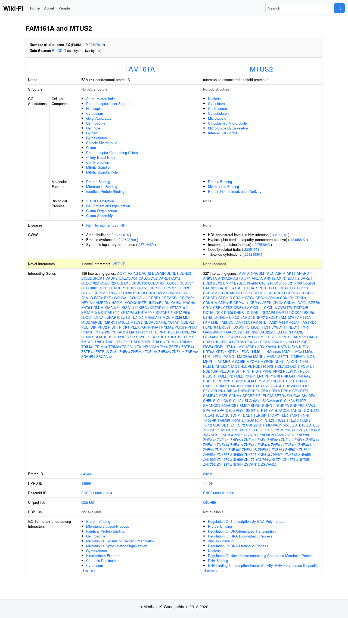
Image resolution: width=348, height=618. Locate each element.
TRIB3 (146, 341)
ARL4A (257, 278)
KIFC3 (144, 307)
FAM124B (211, 322)
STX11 (132, 336)
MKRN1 (111, 322)
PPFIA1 (191, 327)
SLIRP (301, 400)
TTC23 (280, 420)
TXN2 (207, 425)
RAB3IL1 (210, 385)
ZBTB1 (174, 346)
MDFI (187, 317)
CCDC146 (227, 292)
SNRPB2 (297, 405)
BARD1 (306, 278)
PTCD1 (276, 381)
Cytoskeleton (96, 137)
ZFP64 (285, 429)
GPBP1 (154, 297)
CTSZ (227, 307)
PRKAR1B (119, 332)
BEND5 (185, 273)
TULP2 (305, 420)
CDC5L (238, 297)
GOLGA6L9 (138, 297)
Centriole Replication (102, 560)
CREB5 (314, 302)
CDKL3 (300, 297)
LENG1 (245, 351)
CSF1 (217, 307)
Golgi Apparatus (98, 118)
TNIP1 (99, 341)
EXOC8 (272, 317)
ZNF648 (291, 454)
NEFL (304, 361)
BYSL (238, 283)
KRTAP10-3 (159, 307)
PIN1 (247, 371)
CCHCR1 (210, 297)
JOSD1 (250, 346)
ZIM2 (114, 351)
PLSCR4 (210, 376)
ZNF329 (273, 439)
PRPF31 (224, 381)
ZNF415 (236, 444)
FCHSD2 (252, 327)
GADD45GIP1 (214, 332)
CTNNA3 (113, 292)
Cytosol (92, 132)
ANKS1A (210, 278)
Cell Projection (97, 162)
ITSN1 (230, 346)
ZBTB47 (209, 429)
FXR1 (108, 297)
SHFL (207, 400)
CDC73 (261, 297)
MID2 (85, 322)
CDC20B (225, 297)
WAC (287, 425)
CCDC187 (275, 292)
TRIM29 (223, 420)
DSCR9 (308, 312)
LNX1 (207, 356)
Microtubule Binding (101, 186)
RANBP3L (236, 385)
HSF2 (262, 341)
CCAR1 (285, 288)
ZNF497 (234, 449)
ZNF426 (164, 351)
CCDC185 (156, 283)
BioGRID (59, 50)
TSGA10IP (253, 420)
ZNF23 (290, 434)
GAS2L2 (266, 332)
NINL (163, 322)
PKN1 (256, 371)
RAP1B (251, 385)
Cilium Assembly (99, 215)
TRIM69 (114, 346)
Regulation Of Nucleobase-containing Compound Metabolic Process (261, 555)
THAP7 (273, 415)
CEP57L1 (169, 288)
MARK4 (259, 356)
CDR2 (131, 288)
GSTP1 (258, 336)
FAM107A (286, 317)
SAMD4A (210, 395)
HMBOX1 (103, 302)
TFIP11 (188, 336)
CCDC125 (108, 283)
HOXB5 (238, 341)
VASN (277, 425)
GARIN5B (250, 332)
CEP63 (183, 288)
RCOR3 (304, 385)
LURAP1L (112, 317)
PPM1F (87, 332)
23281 (208, 473)
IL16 (283, 341)
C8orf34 (309, 283)
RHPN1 (219, 390)
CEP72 (99, 292)
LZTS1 (126, 317)
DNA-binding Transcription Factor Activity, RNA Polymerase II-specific (263, 565)
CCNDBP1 (117, 288)
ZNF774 (275, 459)
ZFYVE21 (299, 429)
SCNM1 (87, 336)
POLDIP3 (241, 376)
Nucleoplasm (96, 108)
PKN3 (267, 371)
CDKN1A (210, 302)
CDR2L (142, 288)
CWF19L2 (241, 307)
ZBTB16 (298, 425)
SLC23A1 (236, 400)
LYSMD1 (229, 356)
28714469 (146, 244)
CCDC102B (90, 283)
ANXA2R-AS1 (229, 278)
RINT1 (147, 332)
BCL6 (207, 283)
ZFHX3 (253, 429)
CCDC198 (292, 292)
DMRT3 (282, 312)
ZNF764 (262, 459)
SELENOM (264, 395)
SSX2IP (119, 336)
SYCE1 (144, 336)
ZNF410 (209, 444)
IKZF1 (143, 302)
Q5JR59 (209, 502)
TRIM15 (158, 341)
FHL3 (264, 327)
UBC (216, 425)
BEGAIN (159, 273)
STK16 (261, 410)
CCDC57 (186, 283)
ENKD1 (246, 317)
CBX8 (273, 288)
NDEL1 (280, 361)
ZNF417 (250, 444)
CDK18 (273, 297)
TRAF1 (122, 341)
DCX (219, 312)
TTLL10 (293, 420)
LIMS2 (257, 351)
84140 (86, 473)
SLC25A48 (270, 400)
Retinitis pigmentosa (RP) (106, 225)
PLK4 (304, 371)
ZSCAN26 (268, 464)
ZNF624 (277, 454)
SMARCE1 (229, 405)
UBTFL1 (228, 425)
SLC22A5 (220, 400)
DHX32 (126, 292)
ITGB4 (208, 346)
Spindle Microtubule (101, 142)
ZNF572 (291, 449)
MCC (166, 317)
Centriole (93, 128)
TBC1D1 (174, 336)
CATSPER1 (239, 288)
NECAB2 (151, 322)
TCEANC (222, 415)
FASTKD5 (308, 322)
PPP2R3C (102, 332)
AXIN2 (133, 273)
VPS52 (162, 346)
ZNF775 (289, 459)
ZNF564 (278, 449)
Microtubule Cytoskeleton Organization (116, 545)
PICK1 (124, 327)
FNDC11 (293, 327)
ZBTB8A (102, 351)
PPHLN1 (256, 376)
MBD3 (271, 356)
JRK (166, 302)
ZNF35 (299, 439)
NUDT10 (259, 366)
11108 (208, 483)
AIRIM (280, 273)
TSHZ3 (268, 420)
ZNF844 (236, 464)
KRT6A (209, 351)
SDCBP (249, 395)
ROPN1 (159, 332)
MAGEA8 (244, 356)
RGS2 (208, 390)
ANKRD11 (305, 273)
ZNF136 (240, 434)
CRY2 (207, 307)
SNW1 (310, 405)
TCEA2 (208, 415)
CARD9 (164, 278)
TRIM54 (101, 346)
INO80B (294, 341)
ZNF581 (209, 454)
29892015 (121, 234)
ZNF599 (236, 454)
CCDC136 (139, 283)
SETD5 (280, 395)
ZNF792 (191, 351)
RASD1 (278, 385)
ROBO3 (254, 390)
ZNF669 (209, 459)
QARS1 (135, 332)
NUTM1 (174, 322)
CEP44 (155, 288)
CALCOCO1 (128, 278)
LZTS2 (138, 317)
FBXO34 (223, 327)
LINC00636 (272, 351)
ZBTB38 (312, 425)
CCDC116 (300, 288)
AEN (270, 273)
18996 (86, 483)
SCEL (223, 395)
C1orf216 (266, 283)
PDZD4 (225, 371)
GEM (278, 332)
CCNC (103, 288)
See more (88, 570)
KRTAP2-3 (128, 312)
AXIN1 (281, 278)
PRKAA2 (303, 376)
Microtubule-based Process (107, 526)
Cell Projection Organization (108, 205)
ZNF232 (209, 439)
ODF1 (294, 366)
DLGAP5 (268, 312)
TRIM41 (87, 346)
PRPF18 (209, 381)
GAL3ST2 (234, 332)
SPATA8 (209, 410)
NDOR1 (293, 361)
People (64, 8)
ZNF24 (124, 351)
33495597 (298, 239)
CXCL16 (270, 307)
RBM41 (291, 385)
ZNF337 (287, 439)
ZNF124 (226, 434)
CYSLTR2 (285, 307)
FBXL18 (209, 327)
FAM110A (303, 317)
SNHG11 (269, 405)
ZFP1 (264, 429)
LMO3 (297, 351)
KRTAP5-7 (164, 312)
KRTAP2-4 (146, 312)
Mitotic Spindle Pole (102, 172)
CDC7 (249, 297)
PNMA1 (154, 327)
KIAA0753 (112, 307)
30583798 (128, 239)
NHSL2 (221, 366)
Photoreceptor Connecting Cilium (112, 152)
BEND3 (172, 273)
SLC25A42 (253, 400)
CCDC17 (243, 292)
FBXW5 (237, 327)
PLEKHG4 (138, 327)
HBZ (206, 341)
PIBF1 (113, 327)
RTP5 (304, 390)
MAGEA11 (153, 317)
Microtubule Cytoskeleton (228, 128)
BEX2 (217, 283)
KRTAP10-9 (110, 312)
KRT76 (233, 351)
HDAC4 (225, 341)
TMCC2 (87, 341)
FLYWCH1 (277, 327)
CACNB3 (210, 288)
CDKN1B (225, 302)
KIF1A (293, 346)
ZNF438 (277, 444)
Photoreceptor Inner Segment (109, 103)
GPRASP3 (169, 297)
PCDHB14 (308, 366)
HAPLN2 (299, 336)
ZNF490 (221, 449)
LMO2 (286, 351)
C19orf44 (251, 283)
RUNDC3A (188, 332)
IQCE (305, 341)
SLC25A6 (287, 400)
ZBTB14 (187, 346)
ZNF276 (151, 351)
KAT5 (85, 307)
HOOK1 (117, 302)
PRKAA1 (288, 376)
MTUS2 (261, 68)
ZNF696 (236, 459)
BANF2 (293, 278)
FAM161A (140, 68)
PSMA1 (250, 381)
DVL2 (160, 292)
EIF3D (234, 317)
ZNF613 (263, 454)
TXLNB (142, 346)
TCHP (235, 415)
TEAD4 (246, 415)
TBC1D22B (311, 410)
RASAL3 (265, 385)
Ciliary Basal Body (100, 157)
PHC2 (102, 327)
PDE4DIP (89, 327)
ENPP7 (259, 317)
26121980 (252, 254)
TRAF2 (134, 341)
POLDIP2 (225, 376)
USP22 (251, 425)
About (49, 8)
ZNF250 (137, 351)
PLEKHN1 (291, 371)
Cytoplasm (94, 113)
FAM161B (258, 322)
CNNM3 (290, 302)
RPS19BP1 (290, 390)
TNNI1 (306, 415)
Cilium (91, 147)
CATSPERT (258, 288)
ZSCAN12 (104, 356)
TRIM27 (172, 341)
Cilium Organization (101, 210)
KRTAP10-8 (90, 312)
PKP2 (277, 371)
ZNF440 (304, 444)
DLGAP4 (253, 312)
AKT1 (291, 273)
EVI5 (183, 292)
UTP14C (265, 425)
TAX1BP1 (158, 336)
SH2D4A (293, 395)
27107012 (96, 44)
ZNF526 (178, 351)
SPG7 (250, 410)
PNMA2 (167, 327)
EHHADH (220, 317)
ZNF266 (250, 439)
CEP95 (255, 302)
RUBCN (172, 332)
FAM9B (87, 297)
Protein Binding (98, 181)
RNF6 (242, 390)
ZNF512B (249, 449)
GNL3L (297, 332)
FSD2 (98, 297)
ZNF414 (223, 444)
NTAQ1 (233, 366)
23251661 (251, 249)
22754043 (262, 244)
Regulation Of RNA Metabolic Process (238, 545)
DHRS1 (240, 312)
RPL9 (275, 390)
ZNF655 (304, 454)
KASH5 (189, 302)
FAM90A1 (292, 322)
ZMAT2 (314, 429)
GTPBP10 (283, 336)
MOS (311, 356)
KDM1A (97, 307)
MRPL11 (210, 361)
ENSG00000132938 (218, 492)
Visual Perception (100, 200)
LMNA (99, 317)
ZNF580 (305, 449)
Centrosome (95, 123)
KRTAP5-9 (181, 312)
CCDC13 (123, 283)
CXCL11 (256, 307)
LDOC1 (87, 317)
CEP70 (86, 292)
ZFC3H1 (240, 429)
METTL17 (285, 356)
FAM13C (226, 322)
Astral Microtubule (100, 98)
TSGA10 (129, 346)
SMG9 (245, 405)
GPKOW (231, 336)
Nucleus (214, 98)
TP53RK (209, 420)
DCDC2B (301, 307)
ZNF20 (264, 434)
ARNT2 (269, 278)
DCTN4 (209, 312)
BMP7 (228, 283)
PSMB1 (263, 381)
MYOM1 (253, 361)
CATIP (223, 288)
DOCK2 (295, 312)
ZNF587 (223, 454)
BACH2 (145, 273)
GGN (287, 332)
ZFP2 (274, 429)
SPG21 (239, 410)
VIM (152, 346)
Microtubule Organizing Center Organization (120, 540)
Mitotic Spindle (98, 167)
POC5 (179, 327)
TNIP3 (110, 341)
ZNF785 (302, 459)
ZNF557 (264, 449)
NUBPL (246, 366)
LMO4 (308, 351)
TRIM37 (185, 341)
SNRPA (283, 405)
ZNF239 (223, 439)
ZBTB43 (87, 351)
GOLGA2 (121, 297)
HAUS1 (313, 336)
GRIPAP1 (187, 297)
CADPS (111, 278)
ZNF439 (291, 444)
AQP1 (122, 273)
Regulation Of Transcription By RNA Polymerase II (248, 521)
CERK (267, 302)
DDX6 (228, 312)
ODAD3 (283, 366)
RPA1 (265, 390)
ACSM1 (260, 273)
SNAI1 (256, 405)
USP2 (240, 425)
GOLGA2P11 (213, 336)
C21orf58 (295, 283)
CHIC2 (278, 302)
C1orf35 (280, 283)
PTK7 (287, 381)
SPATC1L (224, 410)
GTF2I (270, 336)
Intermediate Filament (103, 555)
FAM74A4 (275, 322)
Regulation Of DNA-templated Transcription (242, 531)
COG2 (302, 302)
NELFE (209, 366)
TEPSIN (259, 415)
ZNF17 (253, 434)
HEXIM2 (88, 302)
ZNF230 (302, 434)
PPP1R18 (272, 376)
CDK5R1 (287, 297)
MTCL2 (123, 322)
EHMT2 (172, 292)
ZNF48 (208, 449)
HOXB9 (251, 341)
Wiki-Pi (13, 8)
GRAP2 (245, 336)
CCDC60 (307, 292)
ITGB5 (219, 346)
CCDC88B (89, 288)
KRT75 (221, 351)
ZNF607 (250, 454)
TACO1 (284, 410)
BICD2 (86, 278)
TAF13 (296, 410)
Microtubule (217, 118)
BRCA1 (98, 278)
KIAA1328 (130, 307)
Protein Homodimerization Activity (235, 191)
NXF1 (271, 366)
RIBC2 (231, 390)
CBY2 (175, 278)
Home (35, 8)
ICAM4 (273, 341)
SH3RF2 (308, 395)
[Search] (339, 8)
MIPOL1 (97, 322)
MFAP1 (300, 356)
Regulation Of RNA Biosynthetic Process (240, 536)
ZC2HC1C (225, 429)
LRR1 (217, 356)
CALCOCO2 (148, 278)
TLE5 (284, 415)
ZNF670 (223, 459)
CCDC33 (171, 283)
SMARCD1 (103, 336)
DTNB (207, 317)
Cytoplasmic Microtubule (227, 123)
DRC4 (150, 292)
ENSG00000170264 (96, 492)
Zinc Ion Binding (221, 540)
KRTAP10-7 (178, 307)
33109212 (279, 234)
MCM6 (177, 317)
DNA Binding (218, 560)
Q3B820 (87, 502)
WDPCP (119, 263)
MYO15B (238, 361)
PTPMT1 (300, 381)
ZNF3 (261, 439)
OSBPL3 (188, 322)
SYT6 (272, 410)
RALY (222, 385)
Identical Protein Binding (105, 191)
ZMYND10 (211, 434)
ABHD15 (246, 273)
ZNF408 (312, 439)
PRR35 (237, 381)
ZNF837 (223, 464)
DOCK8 (139, 292)
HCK (215, 341)
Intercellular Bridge (222, 132)
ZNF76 (249, 459)
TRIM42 (237, 420)
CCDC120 (211, 292)
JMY (240, 346)
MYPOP (267, 361)
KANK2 (176, 302)
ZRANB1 (88, 356)
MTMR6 (224, 361)
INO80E (155, 302)
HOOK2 (131, 302)
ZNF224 (277, 434)
